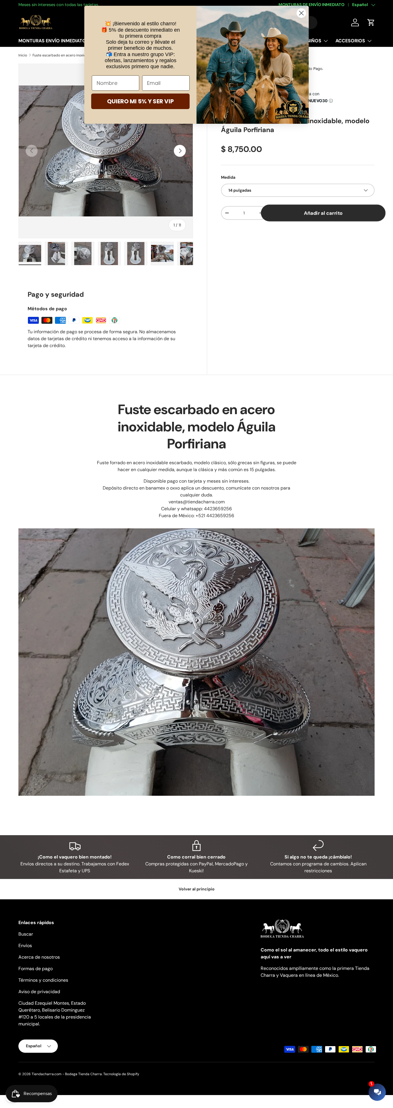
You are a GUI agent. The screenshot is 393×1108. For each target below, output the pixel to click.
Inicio (22, 55)
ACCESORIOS (350, 41)
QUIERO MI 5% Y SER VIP (140, 101)
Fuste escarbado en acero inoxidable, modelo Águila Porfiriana (67, 55)
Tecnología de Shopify (121, 1074)
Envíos (25, 946)
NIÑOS (314, 41)
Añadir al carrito (323, 213)
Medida (228, 177)
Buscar (25, 934)
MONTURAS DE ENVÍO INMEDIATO (311, 4)
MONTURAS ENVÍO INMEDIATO (52, 41)
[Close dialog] (301, 13)
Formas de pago (35, 969)
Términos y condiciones (43, 980)
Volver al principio (197, 889)
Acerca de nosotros (39, 957)
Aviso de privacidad (39, 992)
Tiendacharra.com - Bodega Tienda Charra (67, 1074)
